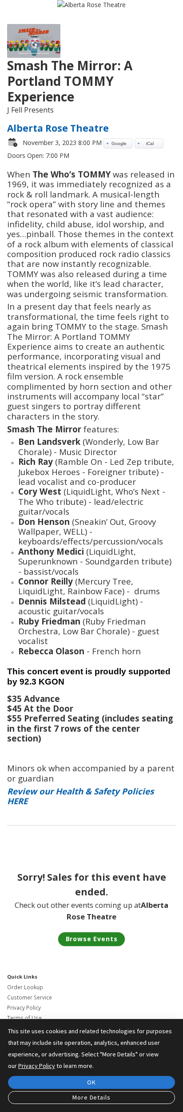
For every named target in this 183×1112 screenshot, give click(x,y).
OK (91, 1082)
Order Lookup (25, 987)
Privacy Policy (24, 1007)
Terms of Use (24, 1018)
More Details (91, 1097)
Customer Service (29, 997)
